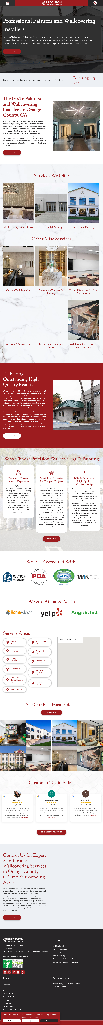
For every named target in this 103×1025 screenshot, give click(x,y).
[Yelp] (23, 972)
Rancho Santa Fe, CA (42, 683)
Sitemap (6, 1000)
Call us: (84, 80)
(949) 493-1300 (8, 949)
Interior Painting (58, 952)
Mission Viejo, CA (41, 642)
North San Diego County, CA (17, 680)
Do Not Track (8, 1007)
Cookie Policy (8, 1003)
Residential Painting (83, 227)
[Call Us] (95, 3)
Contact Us (7, 987)
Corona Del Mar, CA (40, 662)
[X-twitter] (14, 972)
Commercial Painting (51, 227)
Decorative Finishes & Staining (51, 292)
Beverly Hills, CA (41, 652)
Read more (24, 817)
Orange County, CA (15, 659)
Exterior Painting (59, 956)
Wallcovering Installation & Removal (19, 229)
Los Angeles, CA (16, 669)
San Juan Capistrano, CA (40, 672)
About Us (6, 984)
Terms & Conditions (10, 997)
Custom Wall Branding (18, 290)
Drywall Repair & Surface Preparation (83, 292)
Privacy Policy (8, 994)
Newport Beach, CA (15, 642)
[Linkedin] (18, 972)
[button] (7, 3)
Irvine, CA (15, 651)
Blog (5, 990)
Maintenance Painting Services (51, 346)
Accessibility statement (12, 1010)
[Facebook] (5, 972)
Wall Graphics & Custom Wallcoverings (83, 346)
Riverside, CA (16, 690)
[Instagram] (9, 972)
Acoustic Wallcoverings (18, 344)
